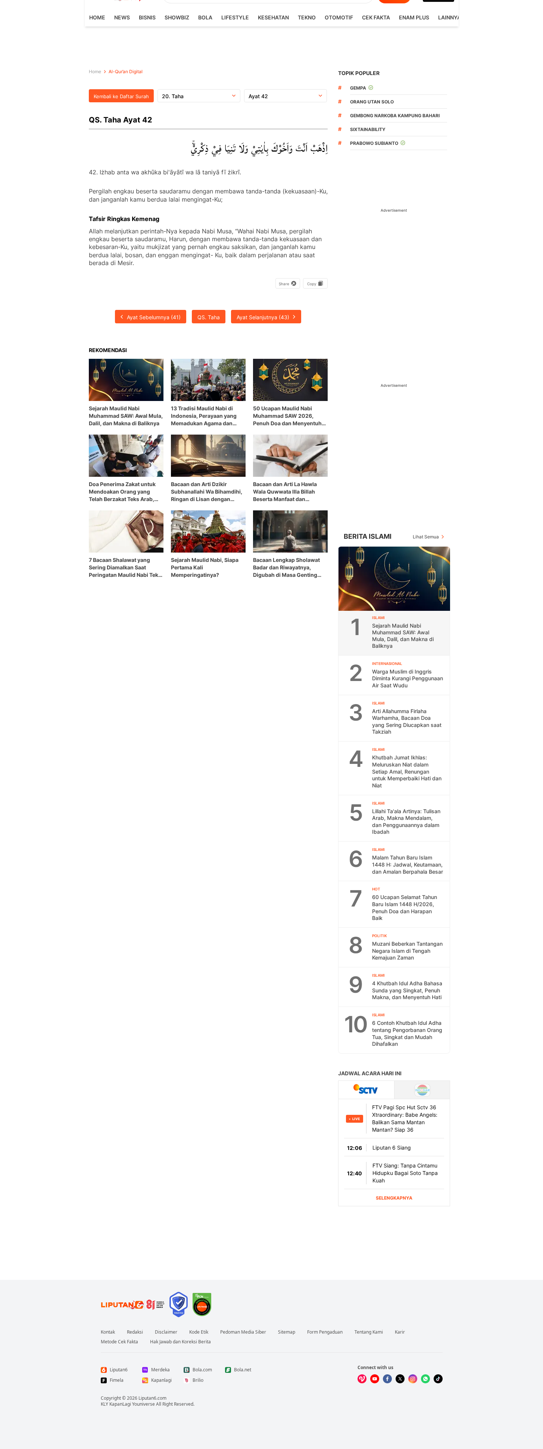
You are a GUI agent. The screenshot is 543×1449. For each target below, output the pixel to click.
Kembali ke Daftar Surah (121, 96)
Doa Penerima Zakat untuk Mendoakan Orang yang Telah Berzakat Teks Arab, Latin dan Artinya (122, 492)
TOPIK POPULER (359, 73)
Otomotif (339, 17)
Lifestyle (235, 17)
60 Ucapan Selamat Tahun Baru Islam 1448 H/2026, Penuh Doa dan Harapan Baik (404, 907)
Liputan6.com (152, 1398)
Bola (205, 17)
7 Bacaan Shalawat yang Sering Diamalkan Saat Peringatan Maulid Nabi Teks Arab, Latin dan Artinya (125, 568)
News (122, 17)
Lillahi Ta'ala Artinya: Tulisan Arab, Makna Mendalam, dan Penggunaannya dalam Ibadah (406, 821)
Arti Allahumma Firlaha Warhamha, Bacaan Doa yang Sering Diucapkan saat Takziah (406, 721)
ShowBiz (177, 17)
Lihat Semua (426, 537)
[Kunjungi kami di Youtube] (374, 1378)
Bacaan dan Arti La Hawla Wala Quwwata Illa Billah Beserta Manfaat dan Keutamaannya (285, 492)
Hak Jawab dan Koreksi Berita (180, 1342)
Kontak (108, 1332)
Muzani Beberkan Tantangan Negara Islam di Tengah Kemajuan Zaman (407, 950)
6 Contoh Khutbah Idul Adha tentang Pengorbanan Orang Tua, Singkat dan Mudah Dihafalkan (407, 1033)
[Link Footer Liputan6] (133, 1304)
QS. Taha (208, 317)
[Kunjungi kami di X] (400, 1378)
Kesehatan (273, 17)
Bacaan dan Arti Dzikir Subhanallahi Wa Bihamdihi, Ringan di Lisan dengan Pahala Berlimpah (206, 492)
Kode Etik (198, 1332)
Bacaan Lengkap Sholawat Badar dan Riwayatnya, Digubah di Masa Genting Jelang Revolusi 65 (286, 568)
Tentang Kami (369, 1332)
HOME (97, 17)
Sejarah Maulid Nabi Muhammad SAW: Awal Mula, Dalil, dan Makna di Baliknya (126, 415)
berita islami (367, 536)
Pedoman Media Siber (243, 1332)
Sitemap (286, 1332)
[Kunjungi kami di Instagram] (412, 1378)
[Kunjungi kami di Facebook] (387, 1378)
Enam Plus (414, 17)
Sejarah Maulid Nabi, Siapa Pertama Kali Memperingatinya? (204, 567)
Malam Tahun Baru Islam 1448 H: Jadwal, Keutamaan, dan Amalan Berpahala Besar (407, 864)
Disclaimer (166, 1332)
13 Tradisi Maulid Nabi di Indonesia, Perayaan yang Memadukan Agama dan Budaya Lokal (204, 416)
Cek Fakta (376, 17)
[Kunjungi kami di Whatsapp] (425, 1378)
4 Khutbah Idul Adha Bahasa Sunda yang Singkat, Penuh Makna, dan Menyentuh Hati (407, 990)
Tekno (307, 17)
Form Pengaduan (325, 1332)
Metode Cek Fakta (119, 1342)
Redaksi (135, 1332)
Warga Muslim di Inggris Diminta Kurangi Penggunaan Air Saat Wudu (407, 678)
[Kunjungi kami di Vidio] (362, 1378)
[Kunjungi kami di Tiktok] (438, 1378)
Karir (400, 1332)
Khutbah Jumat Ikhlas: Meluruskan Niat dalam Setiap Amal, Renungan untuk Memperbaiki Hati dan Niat (406, 771)
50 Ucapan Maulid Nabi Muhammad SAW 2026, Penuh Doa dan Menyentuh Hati (287, 416)
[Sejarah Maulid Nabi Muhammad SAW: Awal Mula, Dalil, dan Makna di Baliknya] (394, 579)
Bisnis (147, 17)
